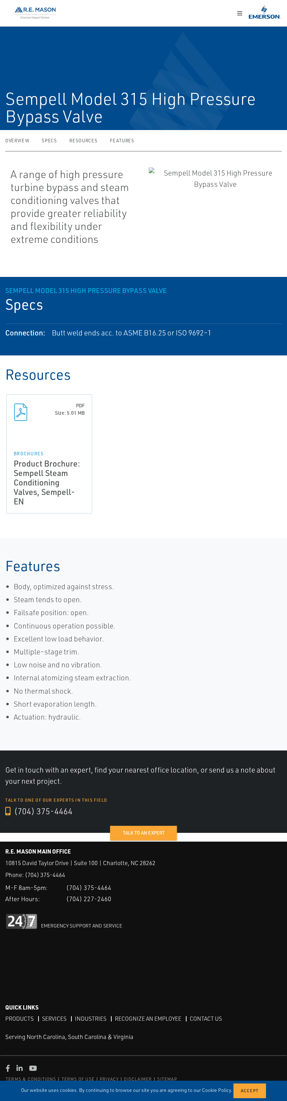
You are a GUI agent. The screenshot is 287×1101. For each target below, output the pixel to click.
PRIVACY (109, 1079)
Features (122, 140)
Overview (17, 140)
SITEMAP (167, 1079)
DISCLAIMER (138, 1079)
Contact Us (206, 1018)
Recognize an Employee (148, 1018)
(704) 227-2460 (88, 899)
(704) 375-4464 (42, 811)
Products (19, 1018)
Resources (83, 140)
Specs (49, 140)
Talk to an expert (143, 833)
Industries (90, 1018)
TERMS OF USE (78, 1079)
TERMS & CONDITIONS (31, 1079)
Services (54, 1018)
